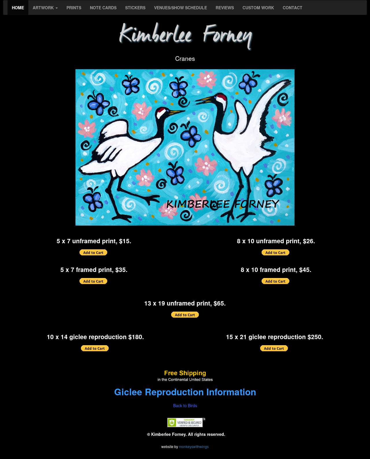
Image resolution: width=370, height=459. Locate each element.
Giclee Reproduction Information (185, 391)
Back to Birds (185, 405)
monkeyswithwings (194, 446)
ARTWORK (44, 7)
